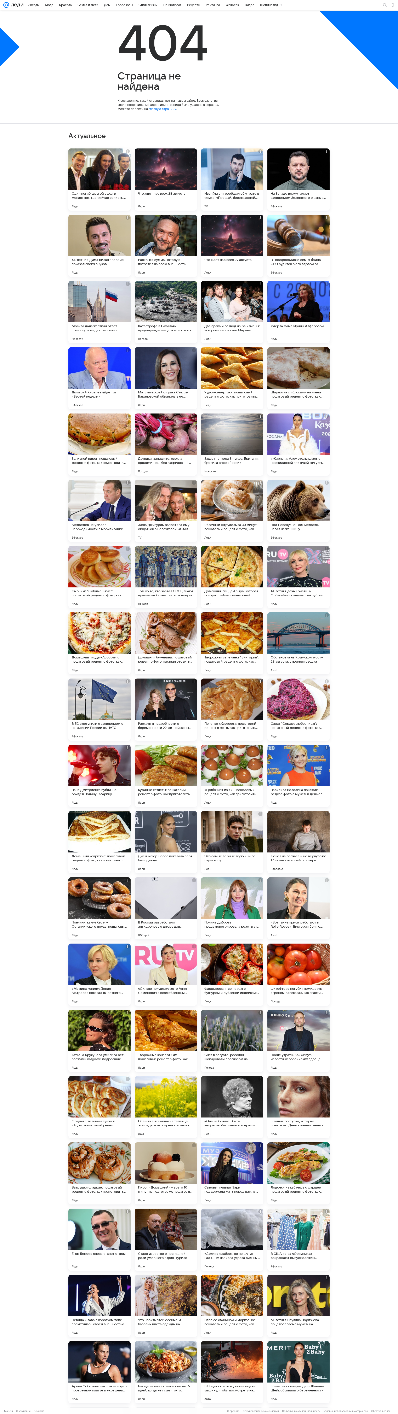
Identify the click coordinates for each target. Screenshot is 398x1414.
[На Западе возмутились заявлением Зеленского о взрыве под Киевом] (298, 179)
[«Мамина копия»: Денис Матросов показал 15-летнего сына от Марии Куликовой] (99, 975)
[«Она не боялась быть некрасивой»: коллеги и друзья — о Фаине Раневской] (232, 1107)
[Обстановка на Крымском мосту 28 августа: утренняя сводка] (298, 643)
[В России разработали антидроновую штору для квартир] (166, 908)
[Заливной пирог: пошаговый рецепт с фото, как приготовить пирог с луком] (99, 444)
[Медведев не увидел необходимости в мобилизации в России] (99, 511)
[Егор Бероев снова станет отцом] (99, 1240)
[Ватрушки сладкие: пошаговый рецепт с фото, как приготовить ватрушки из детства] (99, 1173)
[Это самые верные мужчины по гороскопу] (232, 842)
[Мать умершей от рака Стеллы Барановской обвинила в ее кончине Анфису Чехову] (166, 378)
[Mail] (6, 5)
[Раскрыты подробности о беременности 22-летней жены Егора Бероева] (166, 710)
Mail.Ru (8, 1411)
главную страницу (162, 109)
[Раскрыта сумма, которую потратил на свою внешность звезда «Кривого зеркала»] (166, 246)
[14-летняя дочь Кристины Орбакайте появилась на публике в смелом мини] (298, 577)
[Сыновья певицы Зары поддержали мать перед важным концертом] (232, 1173)
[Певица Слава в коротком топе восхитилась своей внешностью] (99, 1306)
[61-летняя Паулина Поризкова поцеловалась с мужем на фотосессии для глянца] (298, 1306)
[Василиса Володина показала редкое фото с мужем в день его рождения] (298, 776)
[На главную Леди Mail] (16, 5)
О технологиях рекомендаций (261, 1411)
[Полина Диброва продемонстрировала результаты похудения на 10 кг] (232, 908)
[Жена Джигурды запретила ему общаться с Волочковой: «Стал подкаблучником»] (166, 511)
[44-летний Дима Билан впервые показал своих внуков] (99, 246)
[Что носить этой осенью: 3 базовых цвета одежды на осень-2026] (166, 1306)
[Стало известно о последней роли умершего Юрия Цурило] (166, 1240)
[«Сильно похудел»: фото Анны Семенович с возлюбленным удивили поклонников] (166, 975)
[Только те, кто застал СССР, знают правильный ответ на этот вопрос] (166, 577)
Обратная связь (381, 1411)
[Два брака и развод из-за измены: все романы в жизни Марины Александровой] (232, 312)
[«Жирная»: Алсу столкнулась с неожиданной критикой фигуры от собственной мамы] (298, 444)
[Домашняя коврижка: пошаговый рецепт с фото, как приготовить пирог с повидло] (99, 842)
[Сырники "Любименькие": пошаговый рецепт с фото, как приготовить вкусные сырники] (99, 577)
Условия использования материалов (346, 1411)
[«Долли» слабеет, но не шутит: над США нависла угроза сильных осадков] (232, 1240)
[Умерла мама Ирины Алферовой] (298, 312)
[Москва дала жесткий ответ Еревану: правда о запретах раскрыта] (99, 312)
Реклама (39, 1411)
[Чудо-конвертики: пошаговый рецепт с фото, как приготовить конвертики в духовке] (232, 378)
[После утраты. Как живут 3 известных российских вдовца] (298, 1041)
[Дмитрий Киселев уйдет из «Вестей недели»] (99, 378)
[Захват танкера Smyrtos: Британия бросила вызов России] (232, 444)
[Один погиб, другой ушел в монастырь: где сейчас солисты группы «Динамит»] (99, 179)
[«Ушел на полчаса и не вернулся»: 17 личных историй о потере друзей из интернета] (298, 842)
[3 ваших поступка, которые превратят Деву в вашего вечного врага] (298, 1107)
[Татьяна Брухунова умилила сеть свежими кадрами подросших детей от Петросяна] (99, 1041)
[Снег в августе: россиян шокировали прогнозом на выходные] (232, 1041)
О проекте (233, 1411)
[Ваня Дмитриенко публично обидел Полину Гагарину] (99, 776)
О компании (23, 1411)
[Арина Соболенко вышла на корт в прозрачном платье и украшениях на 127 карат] (99, 1372)
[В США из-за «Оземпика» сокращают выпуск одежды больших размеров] (298, 1240)
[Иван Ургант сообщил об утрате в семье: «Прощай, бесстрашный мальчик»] (232, 179)
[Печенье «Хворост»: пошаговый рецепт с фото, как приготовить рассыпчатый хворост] (232, 710)
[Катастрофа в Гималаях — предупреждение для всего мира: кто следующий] (166, 312)
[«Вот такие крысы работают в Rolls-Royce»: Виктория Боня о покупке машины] (298, 908)
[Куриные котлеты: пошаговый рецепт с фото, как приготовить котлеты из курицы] (166, 776)
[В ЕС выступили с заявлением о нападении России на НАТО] (99, 710)
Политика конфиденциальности (301, 1411)
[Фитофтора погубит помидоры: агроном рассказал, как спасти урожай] (298, 975)
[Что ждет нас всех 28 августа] (166, 179)
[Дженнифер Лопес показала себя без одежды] (166, 842)
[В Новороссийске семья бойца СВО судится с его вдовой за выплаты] (298, 246)
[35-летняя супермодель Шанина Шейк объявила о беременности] (298, 1372)
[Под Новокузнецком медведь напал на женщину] (298, 511)
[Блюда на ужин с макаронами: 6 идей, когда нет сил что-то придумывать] (166, 1372)
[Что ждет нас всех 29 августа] (232, 246)
